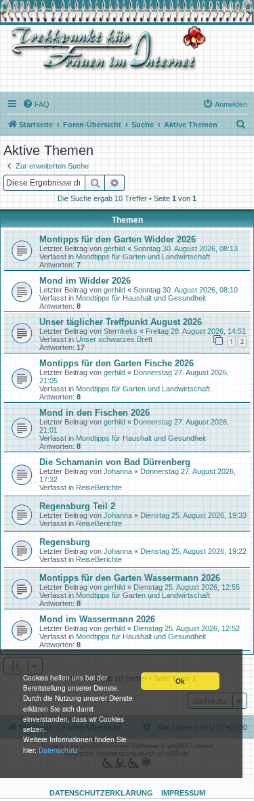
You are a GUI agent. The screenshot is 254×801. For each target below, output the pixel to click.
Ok (180, 681)
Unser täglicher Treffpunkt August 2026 (120, 322)
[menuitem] (35, 104)
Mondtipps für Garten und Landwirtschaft (143, 257)
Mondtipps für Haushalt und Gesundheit (141, 298)
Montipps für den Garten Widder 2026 (117, 239)
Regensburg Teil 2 (77, 506)
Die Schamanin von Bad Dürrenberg (114, 462)
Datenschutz (58, 750)
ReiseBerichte (99, 487)
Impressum (183, 793)
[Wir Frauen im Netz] (105, 48)
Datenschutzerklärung (101, 793)
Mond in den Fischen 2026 (94, 413)
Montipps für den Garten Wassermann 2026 (129, 578)
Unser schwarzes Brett (114, 339)
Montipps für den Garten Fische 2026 (116, 363)
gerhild (114, 248)
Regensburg (64, 542)
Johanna (118, 471)
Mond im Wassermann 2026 (97, 619)
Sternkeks (120, 331)
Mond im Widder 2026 (85, 281)
